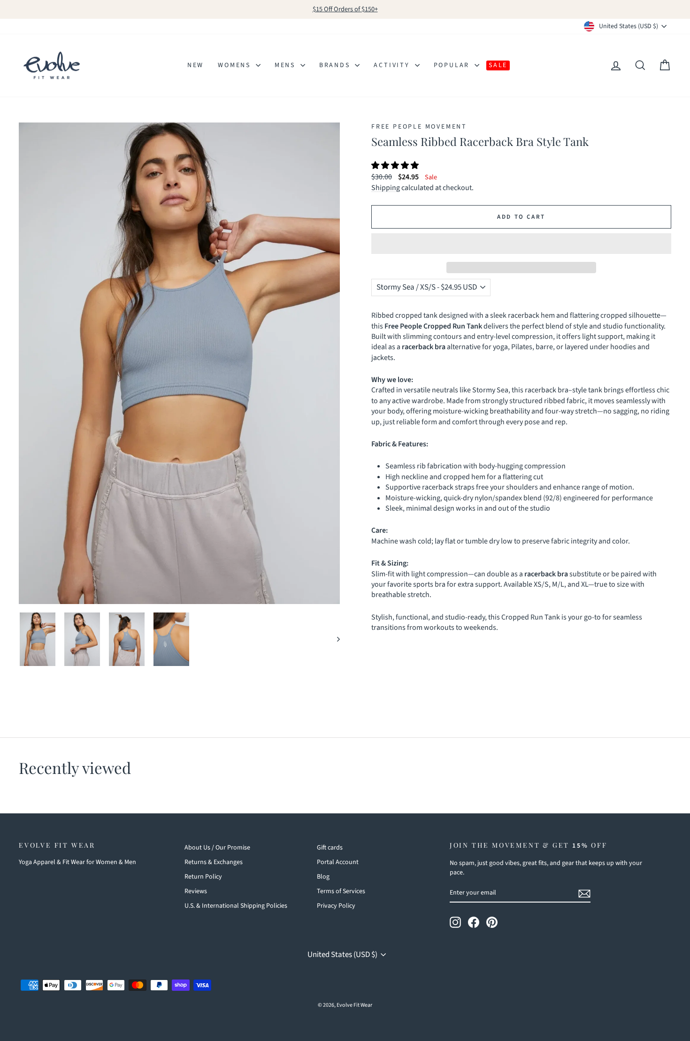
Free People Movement (419, 126)
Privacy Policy (336, 906)
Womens (235, 65)
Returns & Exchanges (213, 862)
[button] (395, 165)
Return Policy (203, 876)
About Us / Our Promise (217, 847)
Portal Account (338, 862)
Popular (453, 65)
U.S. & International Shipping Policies (235, 906)
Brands (336, 65)
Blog (323, 876)
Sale (498, 65)
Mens (286, 65)
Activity (393, 65)
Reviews (195, 891)
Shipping (385, 188)
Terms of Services (341, 891)
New (195, 65)
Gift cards (330, 847)
